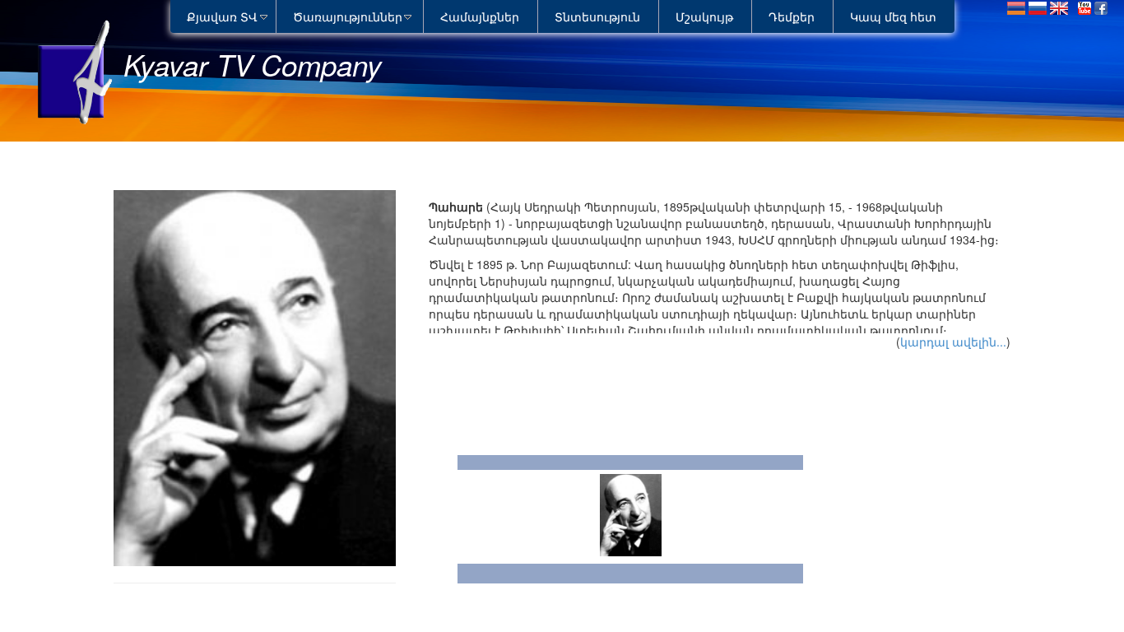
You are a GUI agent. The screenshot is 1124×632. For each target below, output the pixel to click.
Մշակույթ (704, 16)
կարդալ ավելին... (953, 341)
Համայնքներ (479, 16)
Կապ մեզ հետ (893, 16)
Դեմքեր (792, 16)
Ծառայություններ (347, 16)
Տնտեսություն (597, 16)
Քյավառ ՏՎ (222, 16)
